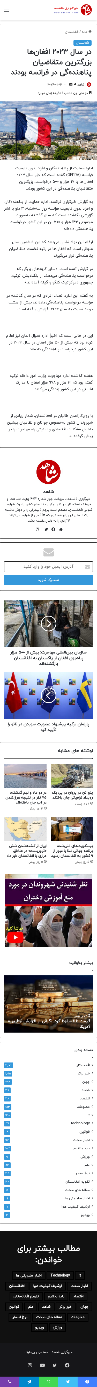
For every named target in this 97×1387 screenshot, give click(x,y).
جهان (86, 1081)
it (89, 1115)
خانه (84, 32)
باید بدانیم (81, 1148)
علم (87, 1165)
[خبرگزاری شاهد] (72, 10)
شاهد (81, 85)
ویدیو (85, 1215)
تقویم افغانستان (77, 1181)
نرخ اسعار (82, 1173)
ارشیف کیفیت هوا (76, 1206)
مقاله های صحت (77, 1190)
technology (80, 1123)
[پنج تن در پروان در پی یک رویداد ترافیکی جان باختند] (72, 776)
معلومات (83, 1106)
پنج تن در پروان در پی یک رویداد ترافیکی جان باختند (72, 795)
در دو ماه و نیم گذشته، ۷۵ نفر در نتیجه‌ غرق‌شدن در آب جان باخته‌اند (26, 797)
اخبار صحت (81, 1140)
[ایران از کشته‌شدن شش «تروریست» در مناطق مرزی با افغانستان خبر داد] (25, 829)
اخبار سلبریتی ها (77, 1198)
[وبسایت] (59, 529)
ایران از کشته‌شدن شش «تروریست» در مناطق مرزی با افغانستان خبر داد (27, 851)
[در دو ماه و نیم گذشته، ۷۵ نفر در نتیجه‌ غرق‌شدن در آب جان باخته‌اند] (25, 776)
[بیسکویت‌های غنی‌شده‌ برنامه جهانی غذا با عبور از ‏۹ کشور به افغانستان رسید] (72, 829)
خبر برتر (84, 1073)
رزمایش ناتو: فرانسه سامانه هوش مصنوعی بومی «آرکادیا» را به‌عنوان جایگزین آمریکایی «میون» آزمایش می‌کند (52, 1021)
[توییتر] (45, 529)
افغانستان (72, 32)
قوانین (84, 1132)
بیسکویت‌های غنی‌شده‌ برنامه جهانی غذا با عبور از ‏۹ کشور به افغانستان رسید (72, 851)
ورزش (85, 1156)
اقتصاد (85, 1098)
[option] (48, 1004)
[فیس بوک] (52, 529)
